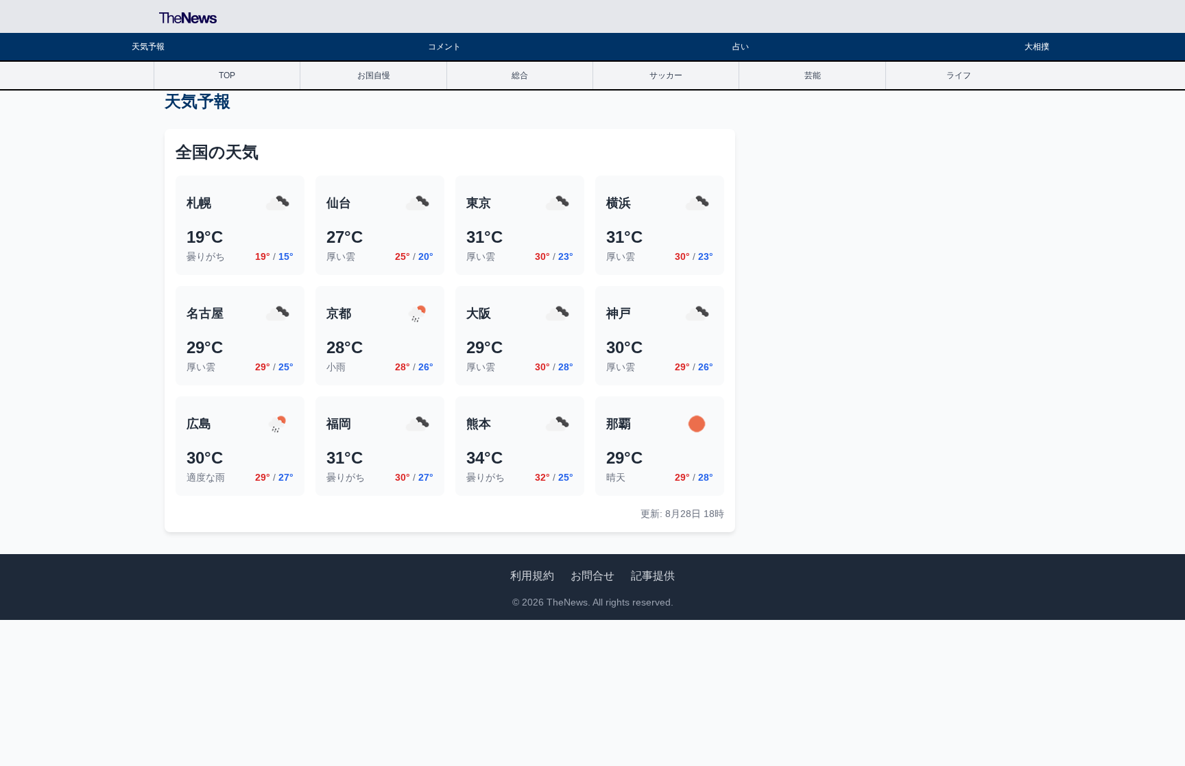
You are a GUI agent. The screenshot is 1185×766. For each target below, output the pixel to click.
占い (740, 46)
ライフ (958, 75)
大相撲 (1037, 46)
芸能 (812, 75)
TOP (227, 75)
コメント (444, 46)
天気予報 (148, 46)
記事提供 (653, 576)
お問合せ (592, 576)
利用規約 (532, 576)
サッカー (665, 75)
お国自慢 (373, 75)
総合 (520, 75)
